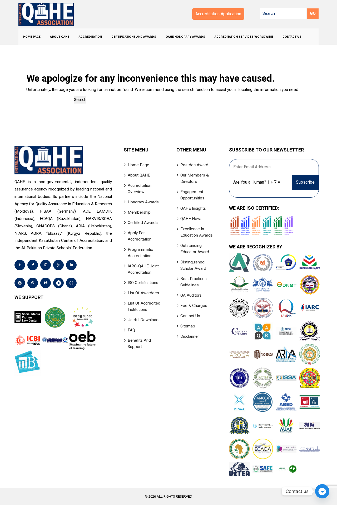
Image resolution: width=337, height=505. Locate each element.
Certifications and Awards (133, 36)
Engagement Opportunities (192, 194)
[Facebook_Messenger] (322, 491)
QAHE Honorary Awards (185, 36)
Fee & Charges (193, 305)
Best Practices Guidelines (193, 281)
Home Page (32, 36)
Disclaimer (189, 336)
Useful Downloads (144, 319)
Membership (139, 212)
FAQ (131, 330)
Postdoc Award (194, 165)
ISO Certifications (143, 282)
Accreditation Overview (139, 188)
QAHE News (191, 218)
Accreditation (90, 36)
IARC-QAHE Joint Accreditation (143, 269)
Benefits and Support (139, 343)
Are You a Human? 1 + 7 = (256, 182)
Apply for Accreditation (139, 236)
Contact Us (292, 36)
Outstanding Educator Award (194, 248)
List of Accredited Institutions (144, 306)
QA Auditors (191, 295)
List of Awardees (143, 293)
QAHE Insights (193, 208)
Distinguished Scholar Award (193, 265)
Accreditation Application (218, 13)
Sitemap (187, 326)
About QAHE (59, 36)
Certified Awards (143, 222)
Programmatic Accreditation (140, 252)
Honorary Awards (143, 202)
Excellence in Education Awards (196, 232)
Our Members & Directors (194, 178)
